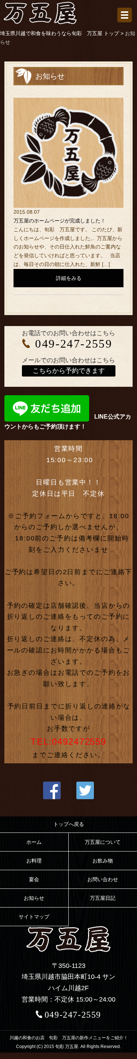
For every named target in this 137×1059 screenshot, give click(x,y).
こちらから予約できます (69, 370)
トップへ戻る (68, 824)
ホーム (34, 842)
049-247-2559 (73, 343)
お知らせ (34, 898)
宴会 (34, 879)
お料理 (34, 861)
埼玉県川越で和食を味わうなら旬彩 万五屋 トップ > (62, 33)
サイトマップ (34, 917)
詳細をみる (68, 278)
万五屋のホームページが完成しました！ (60, 221)
